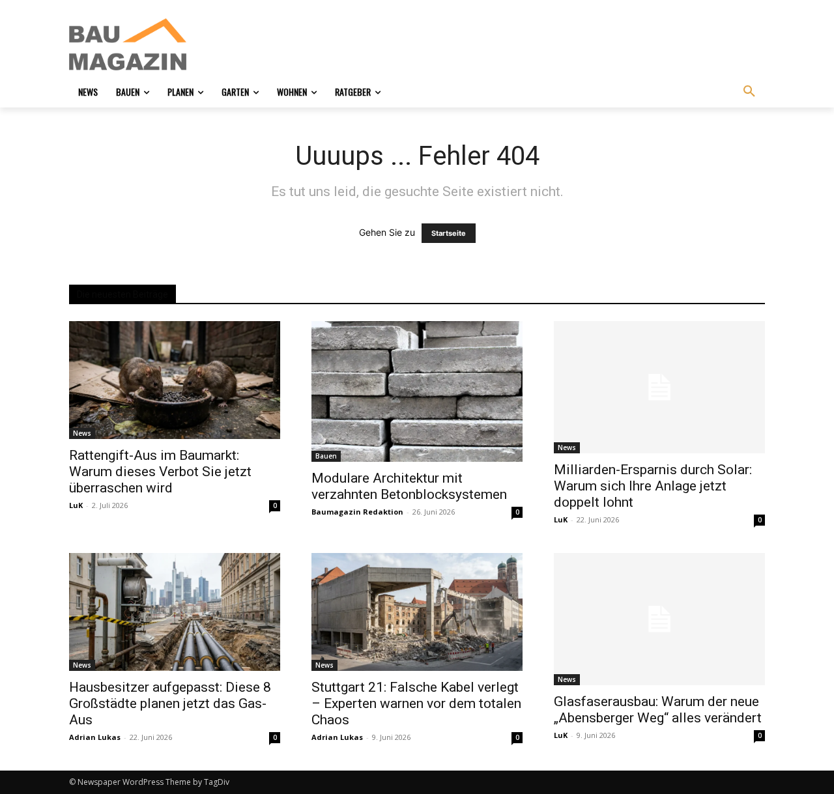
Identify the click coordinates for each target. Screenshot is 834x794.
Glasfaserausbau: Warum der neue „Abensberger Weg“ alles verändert (658, 710)
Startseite (448, 233)
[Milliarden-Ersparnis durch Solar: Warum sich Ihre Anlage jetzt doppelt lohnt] (659, 387)
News (82, 433)
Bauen (326, 456)
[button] (749, 91)
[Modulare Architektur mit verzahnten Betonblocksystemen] (417, 391)
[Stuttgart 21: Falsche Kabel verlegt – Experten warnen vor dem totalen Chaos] (417, 612)
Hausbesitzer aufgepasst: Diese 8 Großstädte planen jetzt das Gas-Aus (170, 703)
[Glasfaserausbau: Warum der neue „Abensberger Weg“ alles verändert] (659, 619)
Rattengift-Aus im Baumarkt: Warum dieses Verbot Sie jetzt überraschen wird (160, 471)
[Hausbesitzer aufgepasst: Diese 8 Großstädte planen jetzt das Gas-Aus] (174, 612)
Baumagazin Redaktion (357, 512)
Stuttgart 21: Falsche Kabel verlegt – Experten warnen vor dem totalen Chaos (416, 703)
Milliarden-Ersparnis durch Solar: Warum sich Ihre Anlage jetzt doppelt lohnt (653, 486)
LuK (76, 505)
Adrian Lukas (95, 737)
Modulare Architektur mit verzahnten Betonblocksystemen (409, 486)
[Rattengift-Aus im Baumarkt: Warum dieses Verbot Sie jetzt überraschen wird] (174, 380)
